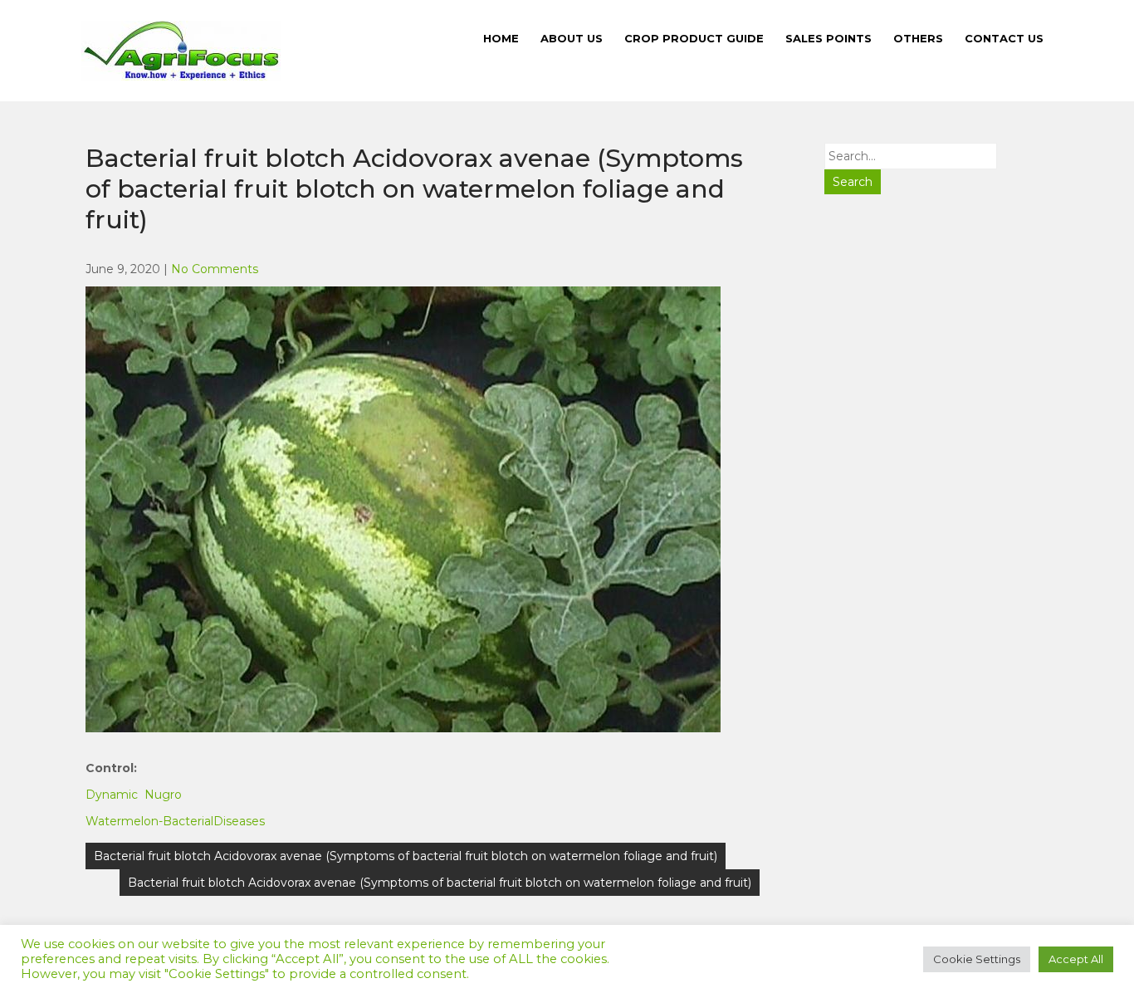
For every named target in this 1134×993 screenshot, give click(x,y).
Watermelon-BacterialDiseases (175, 821)
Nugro (163, 794)
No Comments (214, 269)
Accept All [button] (1075, 959)
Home (501, 38)
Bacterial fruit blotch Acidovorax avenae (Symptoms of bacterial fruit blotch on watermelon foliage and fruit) (405, 856)
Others (918, 38)
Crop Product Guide (694, 38)
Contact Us (1004, 38)
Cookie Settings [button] (976, 959)
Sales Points (828, 38)
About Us (571, 38)
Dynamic (112, 794)
